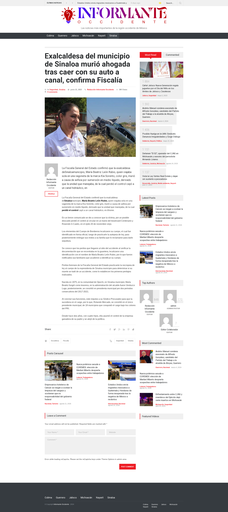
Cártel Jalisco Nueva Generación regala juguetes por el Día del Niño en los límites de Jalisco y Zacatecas (160, 88)
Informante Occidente (61, 504)
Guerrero (62, 35)
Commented (172, 54)
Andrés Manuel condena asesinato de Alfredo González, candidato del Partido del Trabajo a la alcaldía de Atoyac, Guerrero (168, 357)
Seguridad (53, 90)
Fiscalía (66, 341)
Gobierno (145, 141)
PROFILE (51, 194)
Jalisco (75, 35)
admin (173, 306)
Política (159, 141)
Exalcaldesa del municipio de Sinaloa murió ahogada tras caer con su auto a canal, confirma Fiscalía (87, 68)
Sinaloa (113, 35)
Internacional (113, 404)
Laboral (79, 377)
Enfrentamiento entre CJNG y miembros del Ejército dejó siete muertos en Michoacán (169, 397)
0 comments (52, 92)
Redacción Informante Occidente (100, 90)
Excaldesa (55, 341)
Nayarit (101, 35)
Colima (50, 35)
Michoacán (88, 35)
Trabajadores (88, 377)
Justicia (153, 164)
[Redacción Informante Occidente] (51, 170)
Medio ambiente (164, 183)
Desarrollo (146, 183)
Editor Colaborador (169, 329)
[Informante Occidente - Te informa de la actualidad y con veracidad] (114, 20)
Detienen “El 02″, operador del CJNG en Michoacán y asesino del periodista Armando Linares (160, 156)
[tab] (151, 56)
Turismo (55, 404)
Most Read (150, 54)
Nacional (48, 404)
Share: (48, 329)
